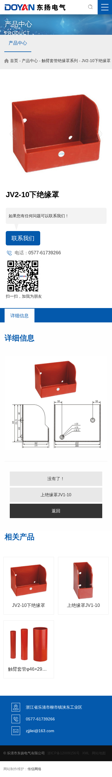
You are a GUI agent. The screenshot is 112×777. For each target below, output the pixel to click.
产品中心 (18, 43)
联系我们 (22, 238)
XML (85, 753)
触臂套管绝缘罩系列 (60, 60)
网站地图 (99, 753)
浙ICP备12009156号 (63, 753)
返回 (56, 510)
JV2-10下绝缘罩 (96, 60)
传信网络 (34, 769)
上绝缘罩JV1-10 (55, 494)
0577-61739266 (44, 252)
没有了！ (56, 478)
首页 (14, 60)
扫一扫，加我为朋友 (24, 296)
